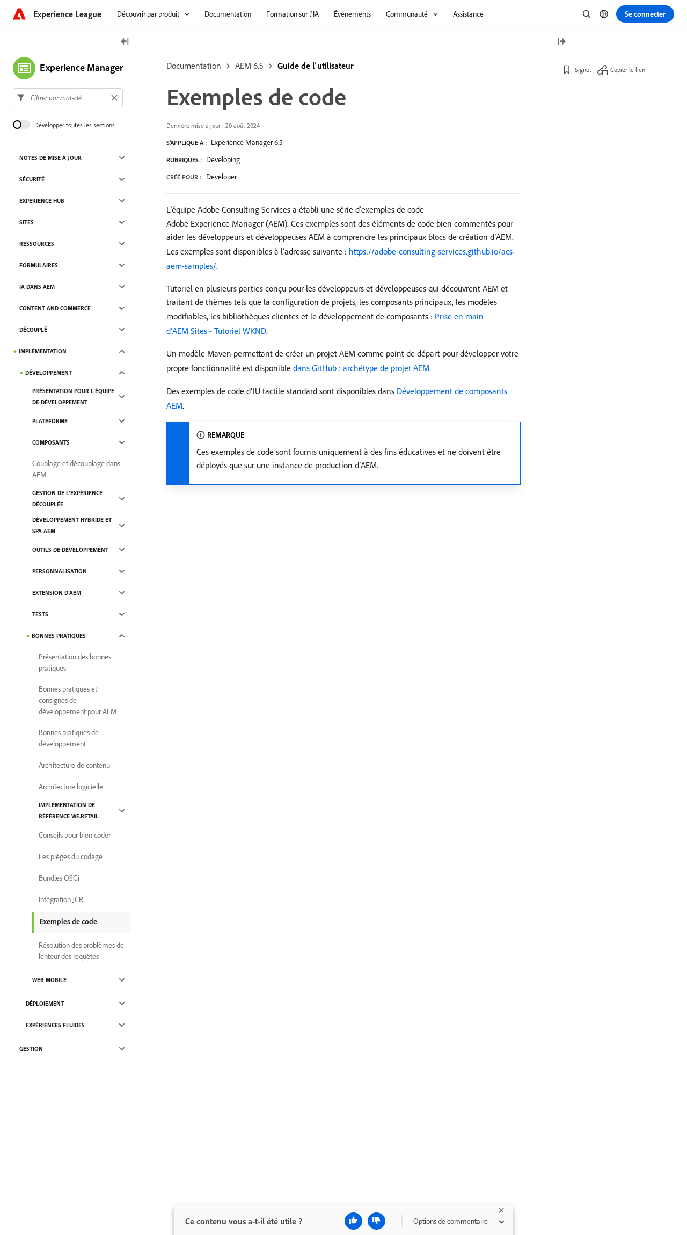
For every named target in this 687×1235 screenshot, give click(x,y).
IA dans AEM (37, 286)
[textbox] (68, 97)
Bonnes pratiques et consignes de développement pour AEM (78, 700)
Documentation (193, 65)
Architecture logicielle (71, 786)
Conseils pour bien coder (75, 835)
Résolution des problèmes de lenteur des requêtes (81, 950)
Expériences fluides (55, 1025)
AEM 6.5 (249, 65)
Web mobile (49, 980)
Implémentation (43, 351)
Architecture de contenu (74, 765)
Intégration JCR (61, 899)
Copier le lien (627, 70)
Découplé (33, 329)
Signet (583, 70)
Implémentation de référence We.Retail (69, 810)
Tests (40, 614)
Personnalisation (59, 571)
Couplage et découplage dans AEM (76, 469)
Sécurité (32, 179)
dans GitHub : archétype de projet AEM (361, 367)
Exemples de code (68, 921)
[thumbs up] (353, 1221)
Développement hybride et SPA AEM (72, 525)
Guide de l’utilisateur (315, 65)
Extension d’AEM (56, 593)
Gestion (31, 1048)
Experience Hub (41, 201)
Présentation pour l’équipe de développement (73, 396)
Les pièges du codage (71, 856)
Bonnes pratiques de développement (69, 738)
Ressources (36, 244)
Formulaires (38, 265)
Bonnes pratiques (59, 636)
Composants (51, 442)
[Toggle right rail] (561, 42)
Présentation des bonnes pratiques (75, 662)
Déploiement (45, 1003)
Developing (223, 159)
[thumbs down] (376, 1221)
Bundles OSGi (59, 878)
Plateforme (50, 421)
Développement (48, 372)
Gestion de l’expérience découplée (67, 498)
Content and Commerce (55, 308)
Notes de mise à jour (50, 158)
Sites (26, 222)
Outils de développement (70, 550)
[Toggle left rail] (125, 42)
